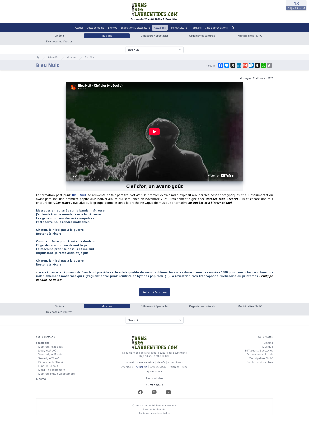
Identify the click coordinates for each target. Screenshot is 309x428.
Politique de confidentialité (154, 413)
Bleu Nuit (89, 57)
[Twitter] (154, 392)
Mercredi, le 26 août (50, 346)
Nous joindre (154, 378)
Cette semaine (95, 27)
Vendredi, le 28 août (50, 354)
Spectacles (42, 343)
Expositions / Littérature (135, 27)
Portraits (196, 27)
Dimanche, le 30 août (51, 362)
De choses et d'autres (59, 41)
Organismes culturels (202, 35)
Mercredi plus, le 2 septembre (56, 373)
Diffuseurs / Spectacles (155, 35)
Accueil (79, 27)
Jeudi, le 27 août (47, 350)
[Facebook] (140, 392)
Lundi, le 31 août (48, 366)
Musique (107, 35)
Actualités (160, 27)
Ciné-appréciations (216, 27)
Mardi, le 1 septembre (51, 370)
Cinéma (59, 35)
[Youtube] (168, 392)
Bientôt (112, 27)
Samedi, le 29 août (49, 358)
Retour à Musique (154, 292)
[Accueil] (37, 57)
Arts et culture (178, 27)
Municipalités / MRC (250, 35)
